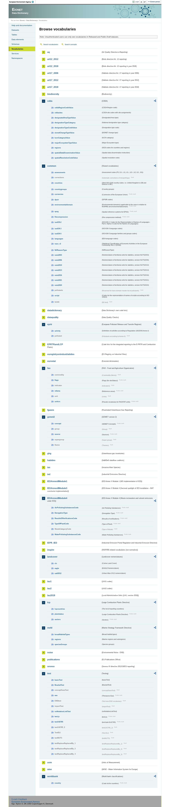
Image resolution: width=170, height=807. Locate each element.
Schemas (15, 44)
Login (137, 2)
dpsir (57, 200)
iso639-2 (58, 222)
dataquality (52, 317)
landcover (52, 557)
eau (56, 695)
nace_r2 (58, 244)
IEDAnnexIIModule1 (57, 481)
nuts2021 (58, 280)
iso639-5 (58, 234)
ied (48, 474)
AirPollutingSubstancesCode (66, 508)
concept (58, 424)
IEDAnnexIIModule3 (57, 488)
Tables (14, 35)
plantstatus (59, 614)
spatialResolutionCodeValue (66, 158)
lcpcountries (60, 609)
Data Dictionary (31, 20)
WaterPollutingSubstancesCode (68, 534)
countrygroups (61, 189)
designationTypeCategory (65, 123)
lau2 (49, 588)
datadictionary (54, 310)
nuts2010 (58, 265)
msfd (49, 628)
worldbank (52, 776)
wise (49, 769)
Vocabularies (17, 49)
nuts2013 (58, 270)
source (57, 434)
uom (49, 762)
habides (51, 460)
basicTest (58, 680)
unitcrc (57, 402)
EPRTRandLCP (55, 344)
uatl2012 (58, 573)
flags (57, 380)
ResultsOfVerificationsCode (66, 518)
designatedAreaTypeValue (65, 118)
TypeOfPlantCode (62, 524)
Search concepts (71, 44)
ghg (49, 453)
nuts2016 (58, 275)
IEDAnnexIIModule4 (57, 498)
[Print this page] (141, 2)
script (57, 296)
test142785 (59, 722)
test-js (57, 716)
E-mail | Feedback (19, 799)
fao (48, 368)
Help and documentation (22, 25)
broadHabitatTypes (62, 634)
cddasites (58, 113)
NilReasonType (61, 250)
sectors (58, 619)
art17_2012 (52, 80)
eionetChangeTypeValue (64, 133)
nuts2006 (58, 260)
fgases (50, 410)
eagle (57, 568)
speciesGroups (61, 644)
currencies (59, 194)
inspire (50, 550)
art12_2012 (52, 59)
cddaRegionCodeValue (64, 108)
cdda (49, 101)
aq (48, 52)
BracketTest (59, 685)
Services (15, 53)
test (49, 673)
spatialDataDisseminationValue (67, 153)
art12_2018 (52, 66)
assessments (60, 172)
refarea (57, 391)
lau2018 (51, 595)
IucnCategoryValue (62, 138)
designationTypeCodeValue (66, 128)
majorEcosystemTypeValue (66, 143)
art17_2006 (52, 73)
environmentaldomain (64, 205)
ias (48, 467)
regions (58, 148)
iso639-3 (58, 229)
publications (53, 659)
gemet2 (51, 417)
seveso (51, 666)
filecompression (61, 217)
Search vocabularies (50, 44)
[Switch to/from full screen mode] (145, 2)
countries (58, 183)
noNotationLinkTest (63, 711)
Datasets (15, 30)
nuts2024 (58, 285)
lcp (48, 602)
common (51, 166)
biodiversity (53, 94)
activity (57, 331)
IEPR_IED (52, 543)
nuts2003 (58, 255)
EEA (22, 2)
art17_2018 (52, 87)
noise (50, 652)
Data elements (18, 39)
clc (56, 563)
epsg (57, 211)
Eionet (22, 20)
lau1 (49, 581)
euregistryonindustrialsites (60, 354)
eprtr (49, 324)
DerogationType (61, 513)
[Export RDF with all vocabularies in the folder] (155, 101)
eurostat (51, 361)
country (58, 783)
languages (59, 239)
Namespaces (17, 58)
